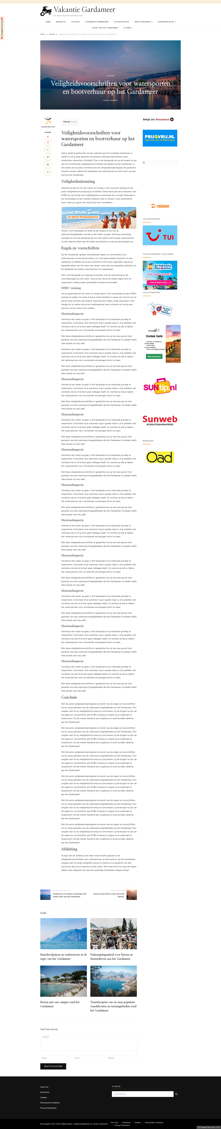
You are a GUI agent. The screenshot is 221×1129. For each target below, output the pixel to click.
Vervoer (110, 76)
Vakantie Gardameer (84, 9)
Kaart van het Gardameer (105, 28)
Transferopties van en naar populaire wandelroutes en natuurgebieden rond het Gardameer (113, 1006)
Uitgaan (75, 22)
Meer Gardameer (143, 22)
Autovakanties (121, 22)
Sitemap (127, 28)
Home (48, 22)
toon (74, 122)
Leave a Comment (110, 100)
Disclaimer (44, 1092)
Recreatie (61, 22)
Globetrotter (48, 127)
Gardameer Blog (166, 22)
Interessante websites (50, 1102)
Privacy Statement (48, 1108)
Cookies (43, 1097)
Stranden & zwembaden (96, 22)
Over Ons (44, 1087)
